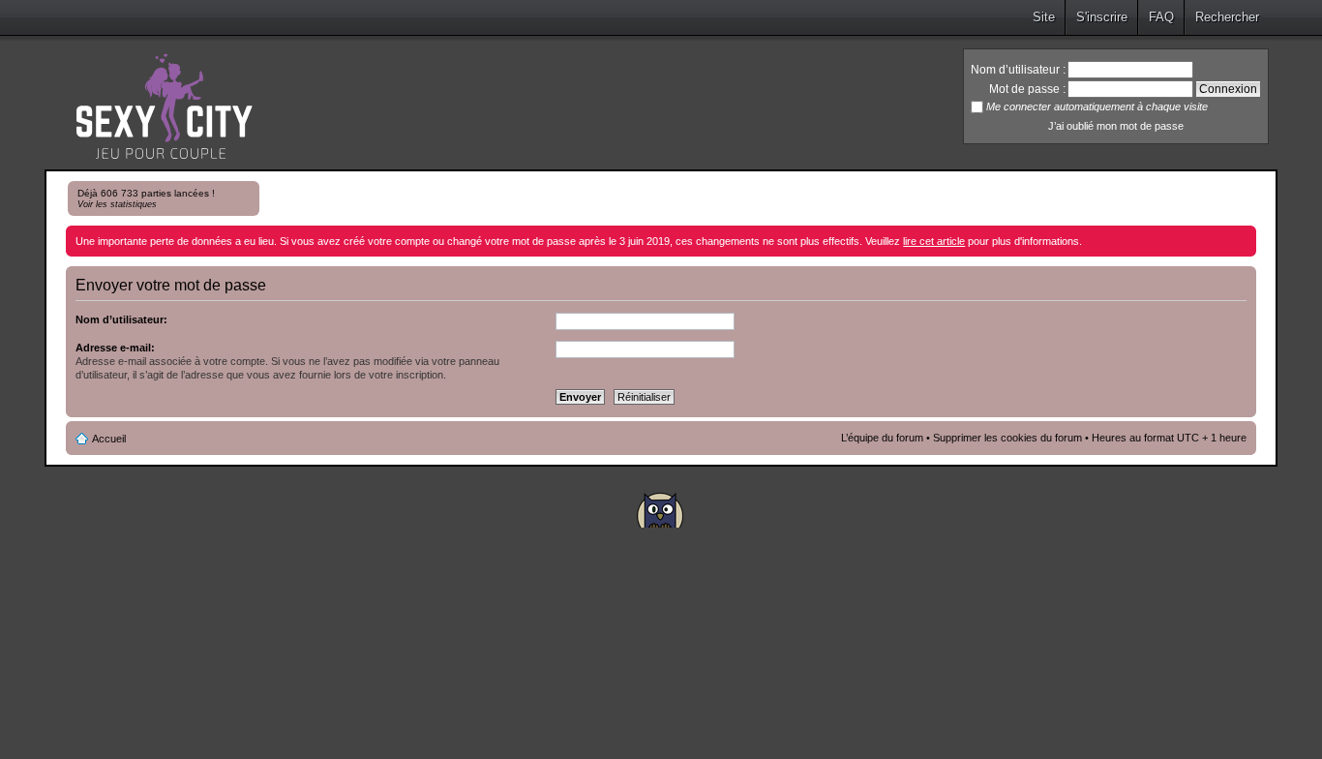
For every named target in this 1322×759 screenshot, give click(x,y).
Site (1044, 17)
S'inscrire (1101, 17)
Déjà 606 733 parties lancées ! (146, 198)
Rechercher (1227, 17)
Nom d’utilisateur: (121, 319)
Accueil (109, 438)
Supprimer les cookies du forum (1007, 437)
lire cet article (934, 241)
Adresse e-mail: (115, 347)
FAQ (1161, 17)
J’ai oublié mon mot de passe (1116, 126)
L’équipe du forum (882, 437)
